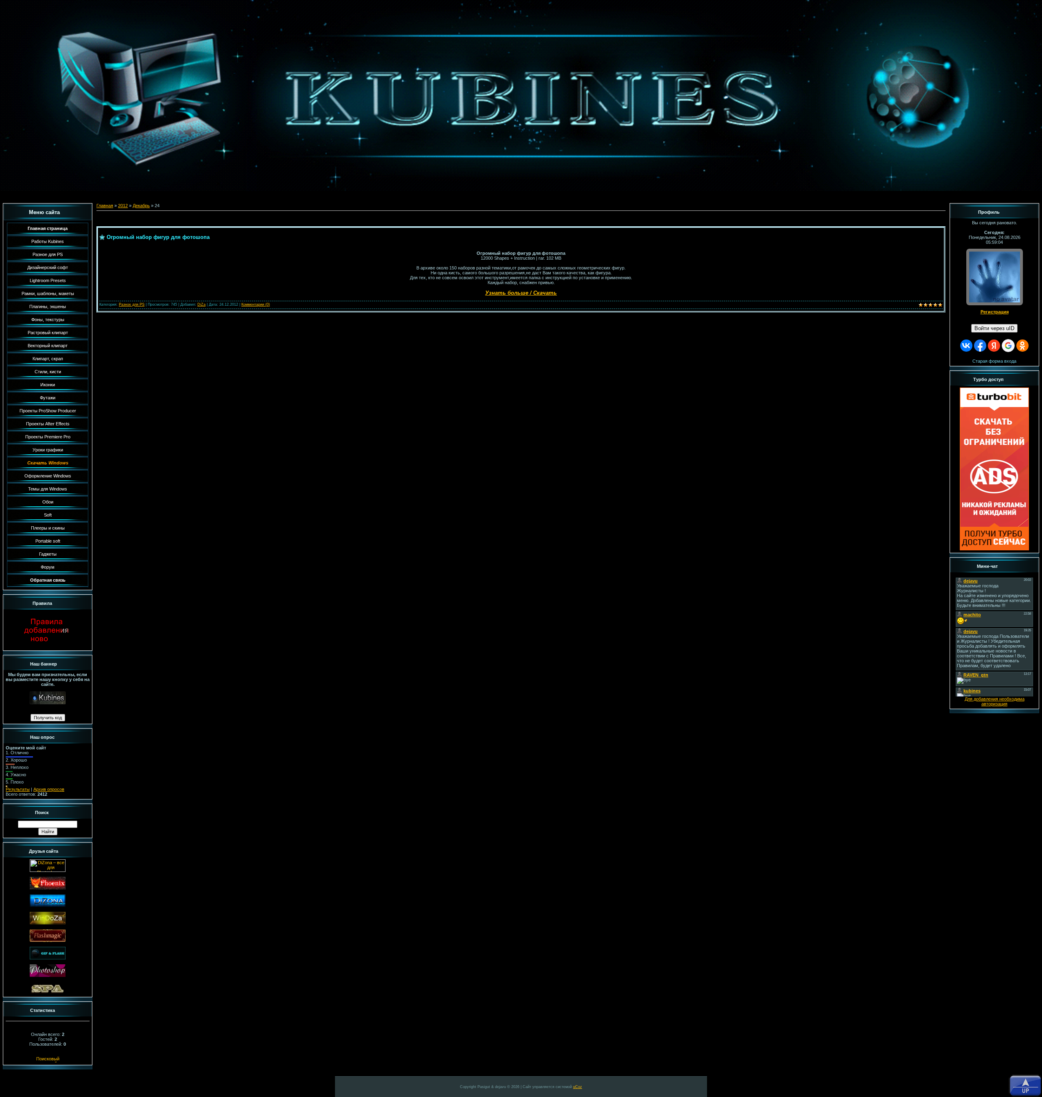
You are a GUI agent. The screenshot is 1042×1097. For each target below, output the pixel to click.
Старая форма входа (994, 361)
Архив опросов (48, 789)
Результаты (18, 789)
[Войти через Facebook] (980, 345)
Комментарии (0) (255, 304)
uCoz (577, 1087)
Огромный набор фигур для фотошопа (158, 237)
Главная (104, 205)
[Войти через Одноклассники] (1022, 345)
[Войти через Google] (1008, 345)
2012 (123, 205)
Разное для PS (131, 304)
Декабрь (141, 205)
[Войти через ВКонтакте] (966, 345)
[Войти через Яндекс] (994, 345)
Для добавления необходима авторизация (994, 701)
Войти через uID (994, 328)
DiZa (201, 304)
